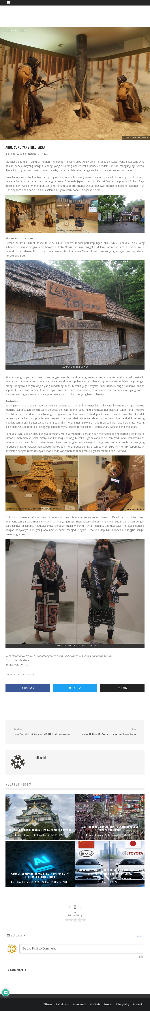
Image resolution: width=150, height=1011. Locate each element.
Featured (32, 153)
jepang (31, 674)
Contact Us (138, 1004)
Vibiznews (48, 1004)
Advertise (108, 1004)
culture (20, 674)
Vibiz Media (95, 1004)
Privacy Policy (122, 1004)
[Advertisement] (78, 15)
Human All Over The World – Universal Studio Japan (108, 732)
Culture (23, 153)
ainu (9, 674)
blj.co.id (11, 153)
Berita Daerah (62, 1004)
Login (139, 935)
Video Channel (79, 1004)
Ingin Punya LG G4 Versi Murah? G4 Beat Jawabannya (42, 732)
